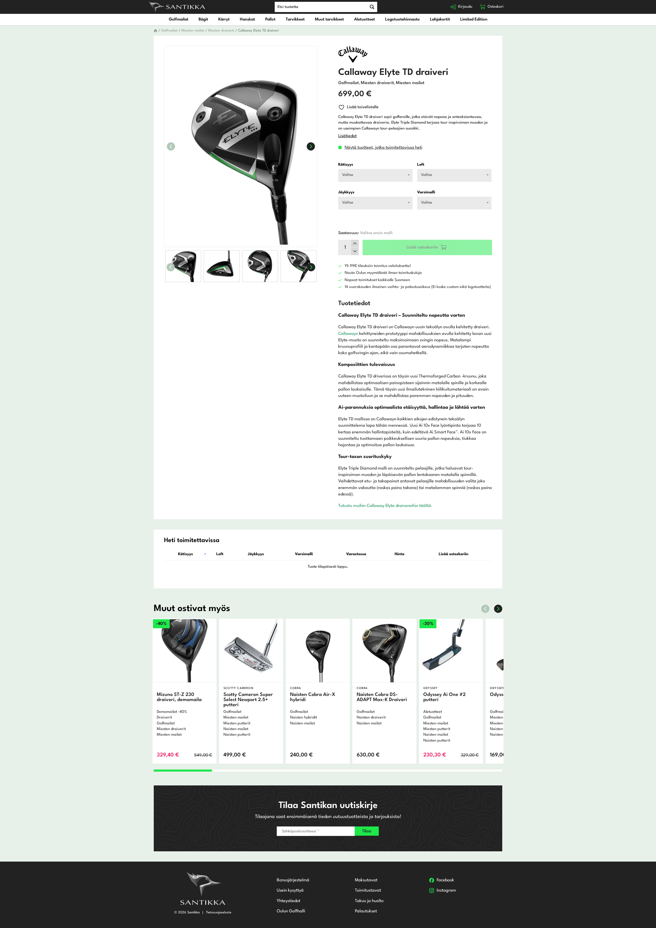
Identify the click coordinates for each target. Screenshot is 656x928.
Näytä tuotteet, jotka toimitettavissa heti (383, 147)
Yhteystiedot (288, 901)
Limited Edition (473, 19)
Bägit (203, 19)
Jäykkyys (346, 192)
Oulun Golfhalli (291, 911)
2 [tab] (241, 771)
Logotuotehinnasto (402, 19)
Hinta (399, 554)
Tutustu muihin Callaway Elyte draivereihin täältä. (385, 506)
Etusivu (155, 31)
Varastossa (356, 554)
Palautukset (366, 911)
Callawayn (348, 334)
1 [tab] (183, 771)
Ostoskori (496, 7)
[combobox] (375, 175)
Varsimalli (426, 192)
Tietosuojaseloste (218, 912)
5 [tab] (415, 771)
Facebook (445, 880)
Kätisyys (345, 165)
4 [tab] (357, 771)
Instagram (446, 890)
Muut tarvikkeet (329, 19)
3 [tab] (299, 771)
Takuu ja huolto (369, 901)
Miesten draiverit (221, 30)
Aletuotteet (364, 19)
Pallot (270, 19)
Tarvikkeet (295, 19)
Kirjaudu (465, 7)
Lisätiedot (347, 136)
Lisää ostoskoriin (453, 554)
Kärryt (224, 19)
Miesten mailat (192, 30)
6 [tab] (473, 771)
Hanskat (247, 19)
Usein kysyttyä (290, 890)
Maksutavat (366, 880)
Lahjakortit (440, 19)
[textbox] (375, 175)
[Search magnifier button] (372, 7)
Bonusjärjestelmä (293, 880)
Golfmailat (178, 19)
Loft (420, 165)
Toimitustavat (368, 890)
